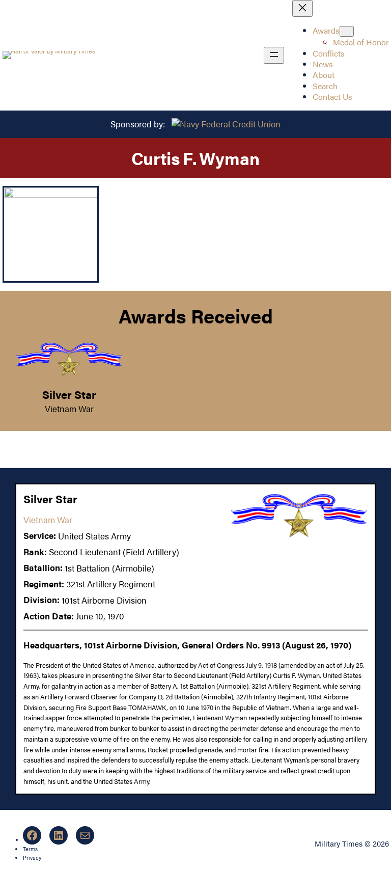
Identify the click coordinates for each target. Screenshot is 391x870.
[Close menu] (302, 8)
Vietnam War (69, 408)
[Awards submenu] (347, 31)
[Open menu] (274, 55)
